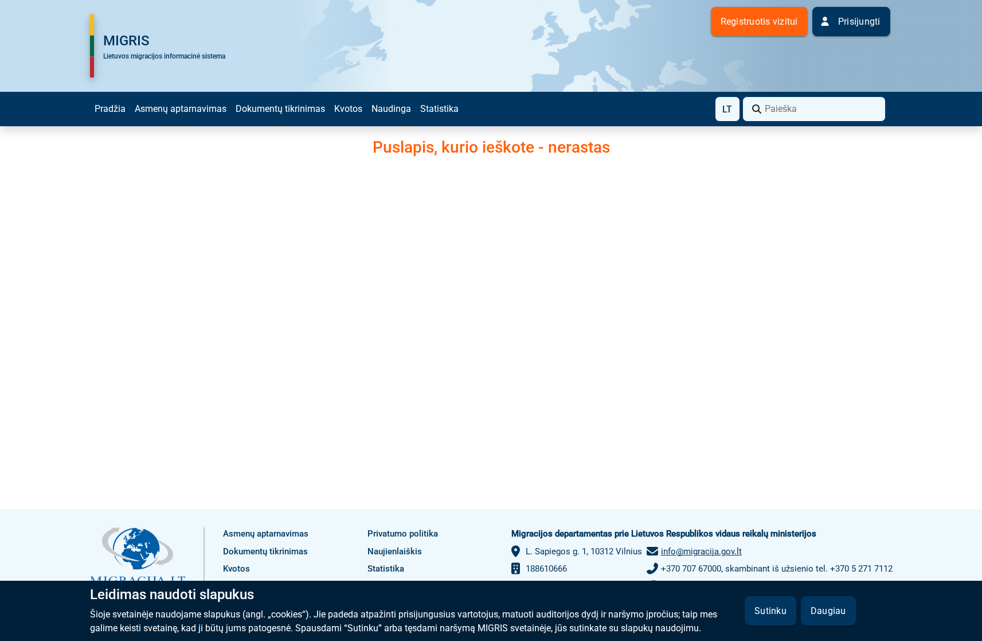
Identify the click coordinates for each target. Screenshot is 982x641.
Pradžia (110, 108)
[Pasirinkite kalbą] (727, 109)
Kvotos (348, 108)
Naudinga (391, 108)
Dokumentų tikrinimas (280, 108)
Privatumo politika (402, 534)
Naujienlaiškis (394, 551)
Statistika (439, 108)
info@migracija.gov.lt (701, 551)
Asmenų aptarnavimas (180, 108)
